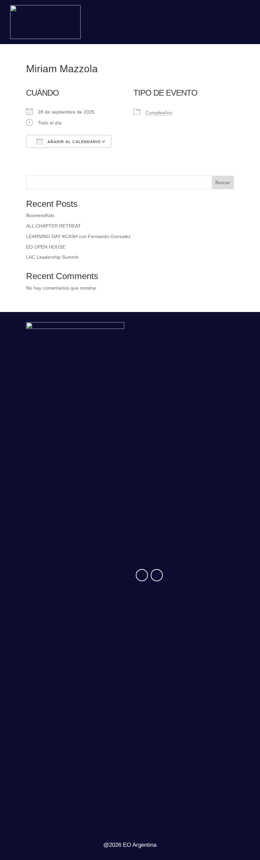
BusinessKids (40, 215)
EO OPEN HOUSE (45, 247)
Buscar (222, 182)
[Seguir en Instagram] (142, 575)
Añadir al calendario (73, 142)
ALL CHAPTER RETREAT (53, 226)
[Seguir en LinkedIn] (157, 575)
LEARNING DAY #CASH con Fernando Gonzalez (78, 236)
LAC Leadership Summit (52, 257)
